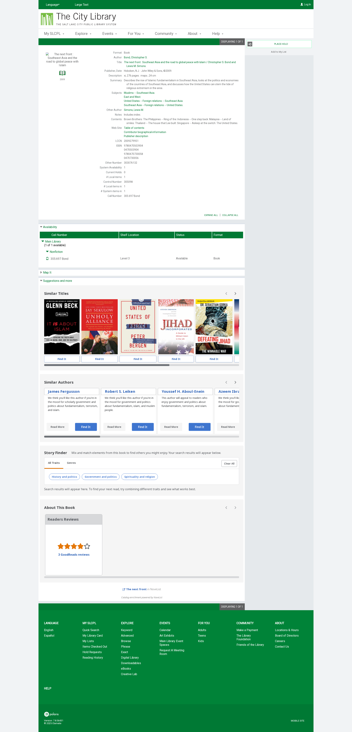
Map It (47, 272)
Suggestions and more (57, 281)
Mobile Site (297, 720)
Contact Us (282, 646)
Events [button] (108, 33)
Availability (50, 227)
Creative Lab (129, 674)
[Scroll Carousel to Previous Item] (226, 293)
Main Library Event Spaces (171, 643)
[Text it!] (47, 259)
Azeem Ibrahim (233, 391)
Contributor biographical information (145, 132)
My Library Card (92, 635)
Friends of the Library (250, 645)
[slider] (141, 365)
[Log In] (301, 4)
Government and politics (101, 476)
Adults (202, 630)
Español (49, 635)
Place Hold (281, 44)
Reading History (92, 657)
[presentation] (62, 326)
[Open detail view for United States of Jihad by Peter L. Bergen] (138, 326)
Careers (280, 641)
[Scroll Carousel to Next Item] (235, 293)
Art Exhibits (167, 635)
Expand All (211, 215)
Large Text (81, 4)
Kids (201, 641)
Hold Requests (92, 652)
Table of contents (134, 127)
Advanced (127, 635)
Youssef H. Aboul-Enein (183, 391)
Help (47, 688)
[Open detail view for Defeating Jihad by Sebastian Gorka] (214, 326)
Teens (202, 635)
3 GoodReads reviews (73, 554)
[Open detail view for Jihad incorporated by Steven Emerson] (176, 326)
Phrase (125, 646)
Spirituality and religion (139, 476)
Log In (307, 4)
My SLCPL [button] (53, 33)
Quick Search (90, 630)
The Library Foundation (243, 637)
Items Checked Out (94, 646)
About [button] (193, 33)
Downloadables (131, 663)
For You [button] (134, 33)
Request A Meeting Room (172, 652)
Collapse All (230, 215)
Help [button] (216, 33)
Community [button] (164, 33)
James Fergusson (64, 391)
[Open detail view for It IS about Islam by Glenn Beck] (62, 326)
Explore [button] (82, 33)
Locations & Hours (287, 630)
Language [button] (51, 623)
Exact (124, 652)
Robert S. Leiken (120, 391)
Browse (126, 641)
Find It (62, 359)
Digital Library (130, 657)
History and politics (64, 476)
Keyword (126, 630)
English (48, 630)
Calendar (165, 630)
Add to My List (278, 51)
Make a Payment (247, 630)
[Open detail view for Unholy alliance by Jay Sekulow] (99, 326)
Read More (57, 427)
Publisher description (136, 136)
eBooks (126, 668)
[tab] (53, 463)
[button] (229, 463)
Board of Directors (287, 635)
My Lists (88, 641)
